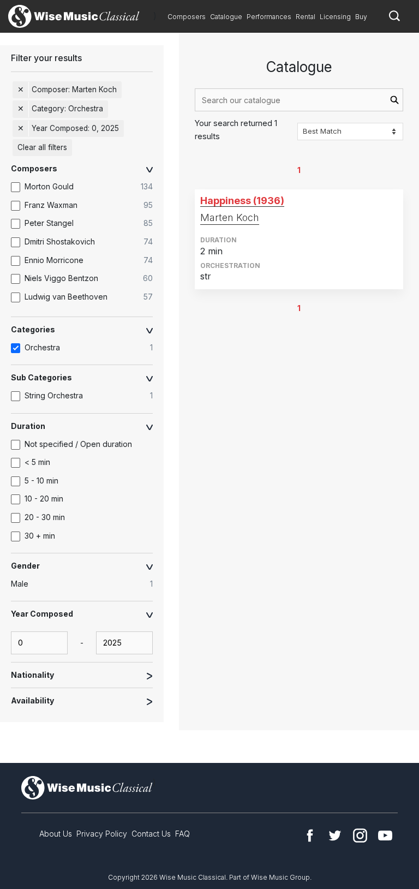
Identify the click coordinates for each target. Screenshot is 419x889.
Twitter (335, 835)
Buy (361, 17)
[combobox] (299, 99)
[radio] (87, 584)
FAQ (182, 833)
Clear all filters (42, 147)
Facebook (310, 835)
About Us (55, 833)
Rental (305, 17)
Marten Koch (229, 217)
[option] (87, 187)
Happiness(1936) (242, 200)
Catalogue (226, 17)
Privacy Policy (101, 833)
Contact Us (151, 833)
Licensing (335, 17)
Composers (186, 17)
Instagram (360, 835)
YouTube (385, 835)
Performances (269, 17)
